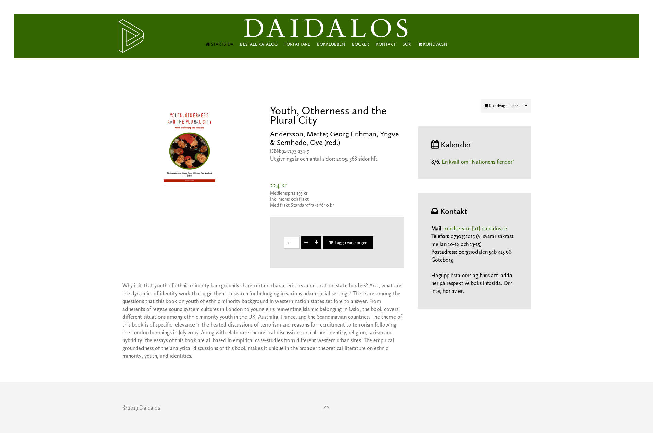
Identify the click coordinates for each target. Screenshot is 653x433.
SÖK (407, 44)
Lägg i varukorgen (350, 242)
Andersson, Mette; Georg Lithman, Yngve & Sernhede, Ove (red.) (334, 138)
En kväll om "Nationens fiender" (478, 162)
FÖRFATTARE (297, 44)
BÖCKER (360, 44)
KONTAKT (386, 44)
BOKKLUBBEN (331, 44)
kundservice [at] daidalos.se (475, 228)
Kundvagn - (503, 105)
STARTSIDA (221, 44)
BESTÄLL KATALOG (259, 44)
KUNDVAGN (434, 44)
